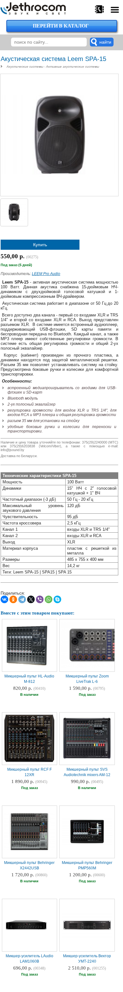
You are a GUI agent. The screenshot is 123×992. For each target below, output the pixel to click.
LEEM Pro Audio (46, 274)
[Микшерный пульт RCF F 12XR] (29, 762)
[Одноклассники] (13, 599)
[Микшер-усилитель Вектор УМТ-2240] (87, 937)
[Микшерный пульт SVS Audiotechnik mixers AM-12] (87, 759)
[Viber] (40, 599)
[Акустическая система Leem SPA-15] (61, 192)
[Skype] (57, 599)
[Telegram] (22, 599)
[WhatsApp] (48, 599)
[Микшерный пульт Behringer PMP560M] (87, 844)
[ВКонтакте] (4, 599)
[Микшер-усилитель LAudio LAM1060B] (26, 947)
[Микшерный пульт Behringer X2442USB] (29, 849)
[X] (31, 599)
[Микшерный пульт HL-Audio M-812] (26, 667)
